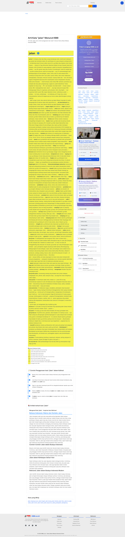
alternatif (80, 101)
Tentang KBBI (76, 519)
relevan (91, 99)
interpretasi (95, 97)
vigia (97, 115)
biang (88, 112)
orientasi (96, 92)
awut (88, 118)
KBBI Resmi (93, 519)
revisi (88, 92)
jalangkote (58, 502)
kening (97, 118)
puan (79, 96)
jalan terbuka (55, 501)
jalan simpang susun (33, 501)
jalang (54, 502)
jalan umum (34, 502)
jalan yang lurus (48, 502)
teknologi (88, 97)
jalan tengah (42, 501)
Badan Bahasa (93, 523)
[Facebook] (25, 525)
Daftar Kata (48, 2)
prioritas (87, 94)
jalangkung (64, 502)
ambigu (86, 101)
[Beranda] (30, 2)
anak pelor (91, 115)
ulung (83, 92)
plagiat (80, 99)
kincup (86, 120)
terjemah (89, 110)
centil (87, 91)
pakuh (96, 112)
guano (96, 113)
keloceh (80, 117)
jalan (79, 110)
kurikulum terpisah (88, 113)
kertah (79, 120)
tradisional (80, 97)
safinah (84, 115)
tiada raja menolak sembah (84, 123)
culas (79, 91)
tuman (96, 91)
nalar (79, 92)
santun (85, 102)
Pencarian (59, 523)
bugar (92, 118)
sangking (85, 99)
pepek (92, 94)
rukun (92, 91)
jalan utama (40, 502)
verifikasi (96, 99)
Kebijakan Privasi (76, 523)
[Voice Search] (90, 6)
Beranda (39, 2)
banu (79, 115)
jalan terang (48, 501)
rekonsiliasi (86, 96)
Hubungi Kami (76, 521)
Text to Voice (58, 2)
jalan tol (67, 501)
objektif (91, 101)
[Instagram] (32, 525)
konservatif (97, 101)
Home (26, 13)
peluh (97, 94)
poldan (86, 117)
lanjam (91, 117)
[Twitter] (29, 525)
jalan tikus (61, 501)
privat (79, 112)
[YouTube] (36, 525)
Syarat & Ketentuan (76, 525)
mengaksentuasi (82, 122)
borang (81, 102)
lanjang (84, 118)
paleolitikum (96, 110)
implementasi (94, 96)
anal (83, 91)
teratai (83, 110)
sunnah (96, 117)
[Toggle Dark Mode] (122, 3)
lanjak (79, 118)
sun (92, 92)
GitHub (93, 525)
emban (80, 113)
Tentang (92, 2)
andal (84, 112)
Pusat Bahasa (93, 521)
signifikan (80, 94)
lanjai (92, 112)
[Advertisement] (62, 24)
